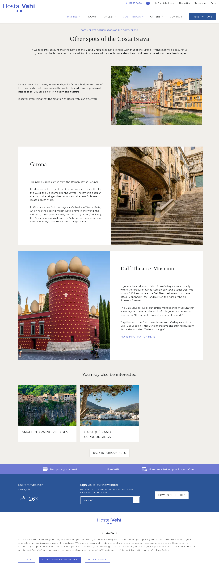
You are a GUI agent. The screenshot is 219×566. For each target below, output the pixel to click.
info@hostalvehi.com (164, 3)
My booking (200, 3)
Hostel (72, 16)
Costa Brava (132, 16)
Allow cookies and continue (60, 559)
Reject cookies (97, 559)
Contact (176, 16)
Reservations (202, 16)
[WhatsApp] (148, 3)
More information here (138, 336)
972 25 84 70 (135, 3)
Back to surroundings (109, 453)
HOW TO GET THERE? (171, 495)
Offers (155, 16)
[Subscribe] (136, 500)
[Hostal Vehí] (109, 527)
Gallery (110, 16)
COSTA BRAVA (89, 30)
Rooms (92, 16)
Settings (26, 559)
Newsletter (184, 3)
